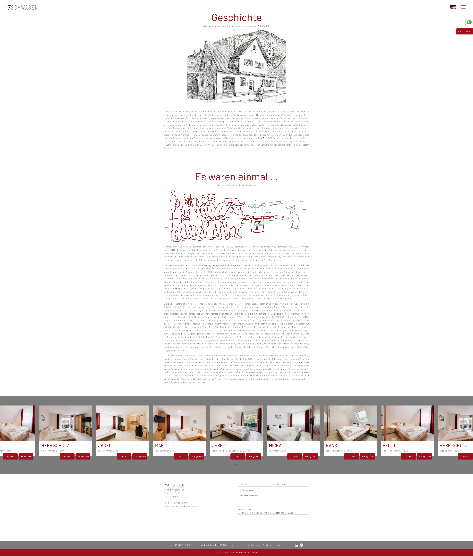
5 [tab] (240, 464)
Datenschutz (254, 552)
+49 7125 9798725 (182, 545)
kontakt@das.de (185, 506)
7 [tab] (247, 464)
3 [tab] (233, 464)
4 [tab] (236, 464)
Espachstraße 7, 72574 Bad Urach (262, 545)
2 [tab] (229, 464)
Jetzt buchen (464, 31)
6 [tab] (244, 464)
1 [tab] (225, 464)
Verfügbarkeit (27, 456)
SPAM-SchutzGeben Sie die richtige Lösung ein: (266, 511)
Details (10, 456)
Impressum (241, 552)
